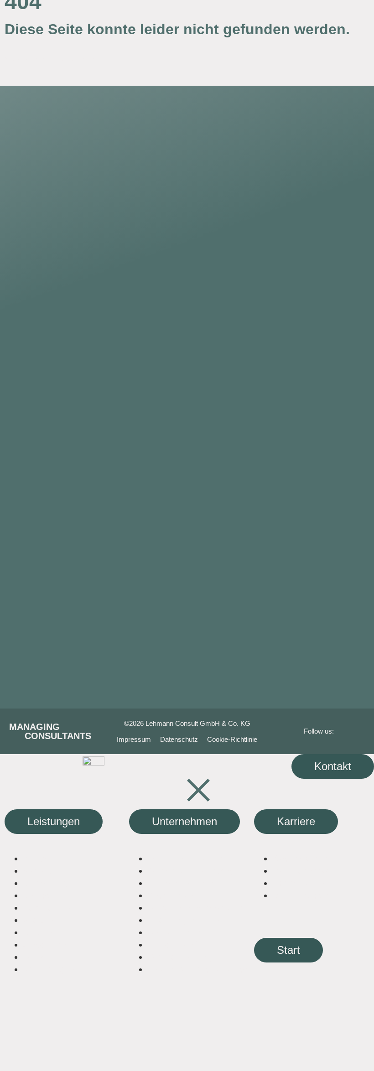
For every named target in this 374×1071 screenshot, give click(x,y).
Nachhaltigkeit (51, 907)
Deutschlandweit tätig (189, 870)
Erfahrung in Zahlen (185, 858)
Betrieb (37, 895)
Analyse (38, 858)
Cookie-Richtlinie (232, 739)
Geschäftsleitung (180, 895)
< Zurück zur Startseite (49, 58)
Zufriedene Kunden (183, 883)
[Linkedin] (351, 731)
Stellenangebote (303, 870)
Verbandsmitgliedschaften (198, 907)
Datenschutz (179, 739)
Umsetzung (45, 883)
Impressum (134, 739)
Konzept (39, 870)
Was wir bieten (300, 858)
